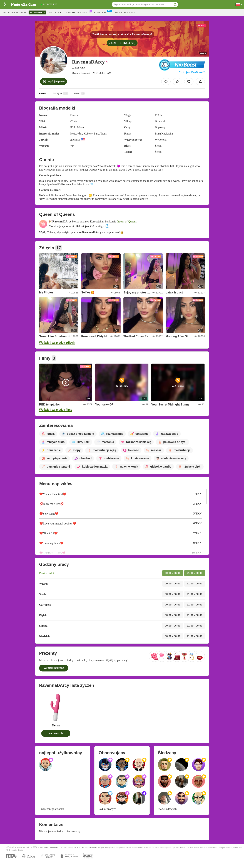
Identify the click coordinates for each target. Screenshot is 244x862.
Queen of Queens (127, 221)
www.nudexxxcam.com (48, 847)
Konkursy (100, 12)
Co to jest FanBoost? (192, 72)
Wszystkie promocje (78, 12)
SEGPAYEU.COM (89, 847)
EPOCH (77, 847)
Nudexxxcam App (124, 12)
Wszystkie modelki (14, 12)
